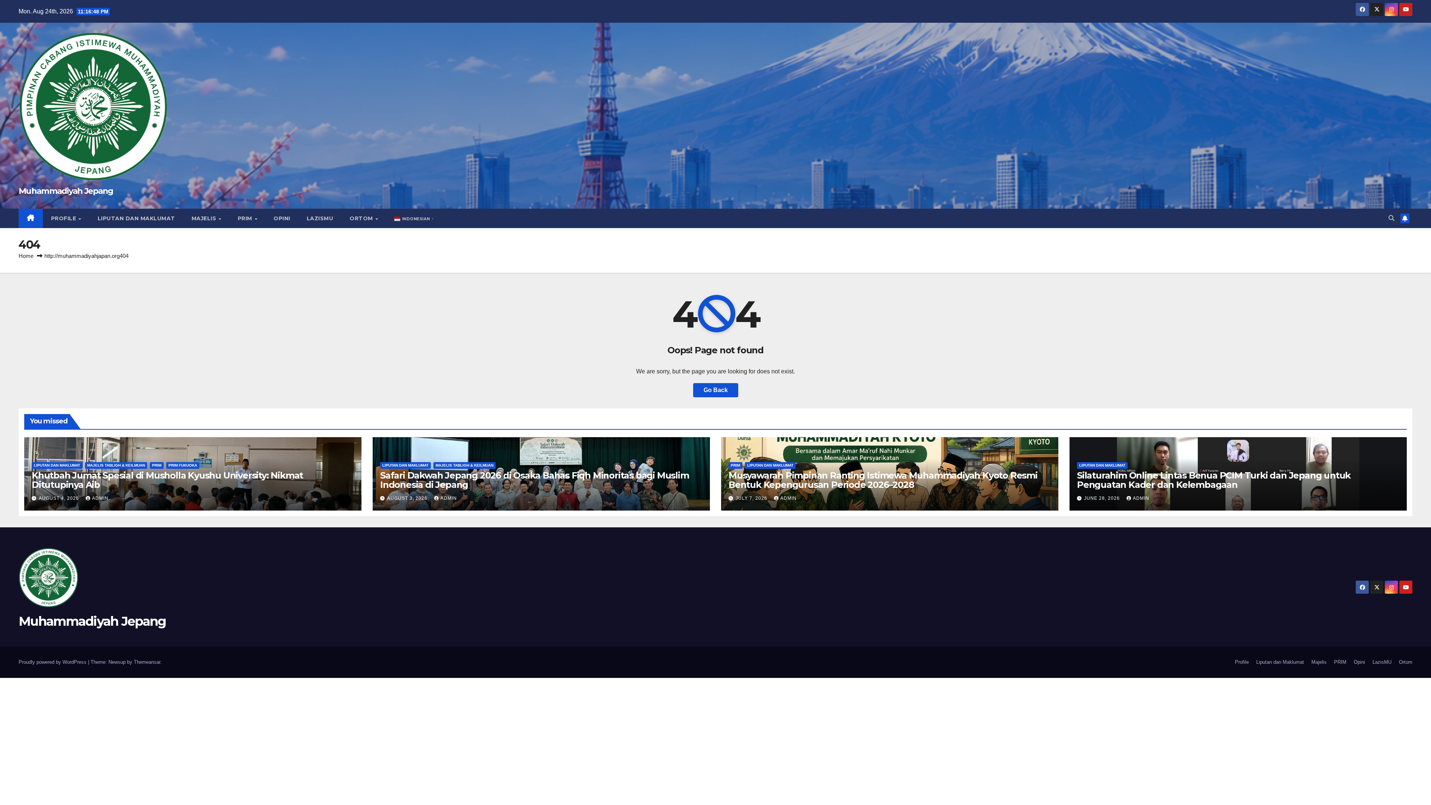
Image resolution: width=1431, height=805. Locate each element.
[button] (414, 218)
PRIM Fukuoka (182, 465)
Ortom (362, 218)
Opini (282, 218)
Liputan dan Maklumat (136, 218)
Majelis (205, 218)
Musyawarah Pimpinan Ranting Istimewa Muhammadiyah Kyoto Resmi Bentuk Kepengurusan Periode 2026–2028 (883, 480)
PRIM (246, 218)
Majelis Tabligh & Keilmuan (116, 465)
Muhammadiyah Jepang (66, 191)
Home (26, 256)
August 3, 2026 (408, 498)
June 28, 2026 (1102, 498)
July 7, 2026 (752, 498)
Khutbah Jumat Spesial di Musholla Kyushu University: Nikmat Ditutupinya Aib (167, 480)
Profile (64, 218)
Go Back (716, 390)
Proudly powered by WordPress (53, 662)
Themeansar (147, 662)
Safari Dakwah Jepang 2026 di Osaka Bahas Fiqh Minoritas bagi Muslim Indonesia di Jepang (534, 480)
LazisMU (320, 218)
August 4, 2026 (59, 498)
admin (100, 498)
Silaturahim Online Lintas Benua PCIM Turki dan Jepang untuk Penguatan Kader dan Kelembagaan (1214, 480)
